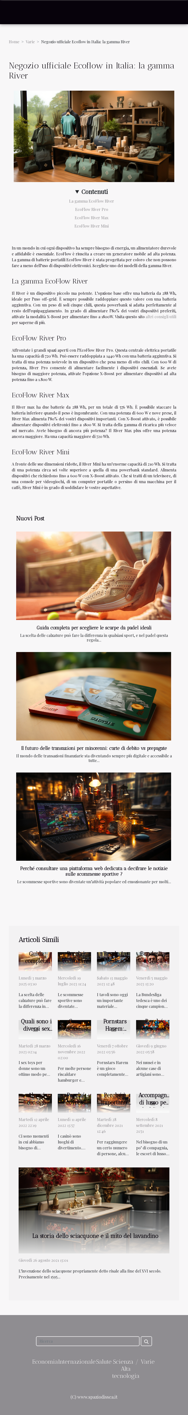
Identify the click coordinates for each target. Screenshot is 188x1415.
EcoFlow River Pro (91, 209)
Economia (45, 1361)
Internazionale (76, 1361)
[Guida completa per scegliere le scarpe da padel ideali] (93, 576)
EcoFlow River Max (91, 217)
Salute (103, 1361)
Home (14, 41)
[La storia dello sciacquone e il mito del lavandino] (94, 1209)
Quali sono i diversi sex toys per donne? (36, 1032)
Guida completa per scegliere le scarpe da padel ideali (94, 628)
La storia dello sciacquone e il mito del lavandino (95, 1235)
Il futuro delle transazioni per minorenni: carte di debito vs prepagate (94, 748)
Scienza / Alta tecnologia (126, 1368)
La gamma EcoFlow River (91, 201)
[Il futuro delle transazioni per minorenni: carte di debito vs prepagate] (93, 696)
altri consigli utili (161, 316)
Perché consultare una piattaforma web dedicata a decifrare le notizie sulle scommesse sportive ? (94, 871)
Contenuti (95, 191)
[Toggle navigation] (13, 12)
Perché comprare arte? (154, 1028)
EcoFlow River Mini (91, 226)
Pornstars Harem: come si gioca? (115, 1032)
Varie (30, 41)
